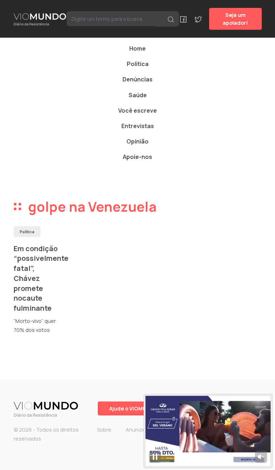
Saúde (138, 95)
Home (137, 48)
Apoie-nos (137, 157)
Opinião (137, 141)
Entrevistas (137, 126)
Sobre (104, 429)
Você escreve (137, 110)
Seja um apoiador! (235, 18)
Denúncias (137, 79)
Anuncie (136, 429)
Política (138, 64)
